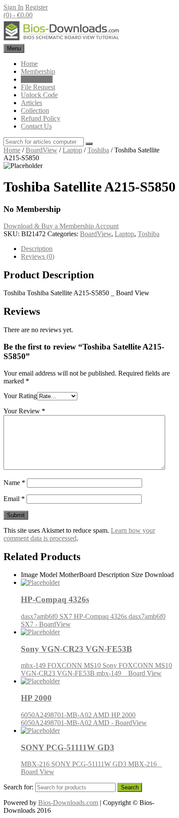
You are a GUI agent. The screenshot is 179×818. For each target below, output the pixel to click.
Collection (35, 110)
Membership (38, 71)
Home (29, 63)
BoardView (41, 150)
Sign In (13, 7)
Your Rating (20, 395)
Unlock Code (39, 95)
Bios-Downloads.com (68, 802)
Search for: (18, 787)
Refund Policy (40, 118)
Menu (14, 48)
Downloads (37, 79)
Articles (31, 102)
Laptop (72, 150)
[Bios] (62, 39)
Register (36, 7)
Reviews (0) (37, 256)
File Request (38, 87)
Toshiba (98, 150)
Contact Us (36, 126)
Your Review (24, 411)
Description (37, 248)
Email (14, 498)
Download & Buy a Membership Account (61, 226)
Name (14, 482)
